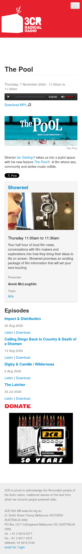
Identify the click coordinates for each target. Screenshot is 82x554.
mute (63, 96)
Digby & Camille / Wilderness (29, 364)
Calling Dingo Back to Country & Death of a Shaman (40, 341)
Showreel (18, 187)
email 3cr (10, 547)
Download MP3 (15, 104)
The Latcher (15, 384)
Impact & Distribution (23, 318)
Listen (9, 332)
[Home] (21, 19)
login (22, 547)
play (8, 96)
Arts (11, 296)
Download (23, 332)
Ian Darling (26, 157)
